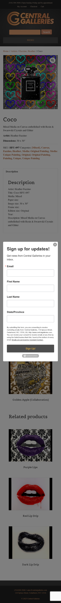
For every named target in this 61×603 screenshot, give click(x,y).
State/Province (15, 312)
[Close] (55, 244)
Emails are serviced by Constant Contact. (27, 339)
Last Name (13, 297)
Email (10, 266)
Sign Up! (30, 348)
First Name (13, 281)
